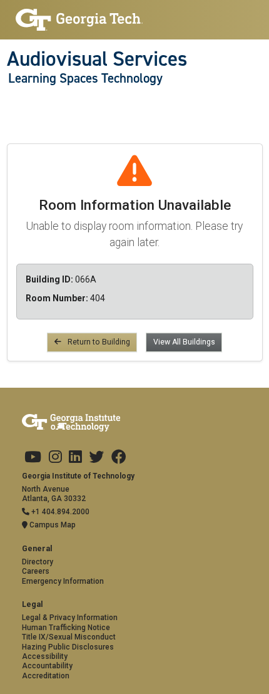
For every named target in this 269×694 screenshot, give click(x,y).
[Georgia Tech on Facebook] (118, 457)
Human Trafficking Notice (66, 627)
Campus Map (52, 524)
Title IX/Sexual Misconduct (69, 637)
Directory (37, 561)
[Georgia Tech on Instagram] (55, 457)
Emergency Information (63, 581)
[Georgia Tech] (79, 19)
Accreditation (45, 675)
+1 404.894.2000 (59, 511)
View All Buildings (184, 342)
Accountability (47, 665)
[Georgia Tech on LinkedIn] (75, 457)
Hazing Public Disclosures (68, 647)
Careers (35, 571)
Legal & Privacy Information (70, 617)
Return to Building (98, 342)
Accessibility (45, 656)
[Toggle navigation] (13, 103)
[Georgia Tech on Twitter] (96, 457)
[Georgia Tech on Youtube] (32, 457)
